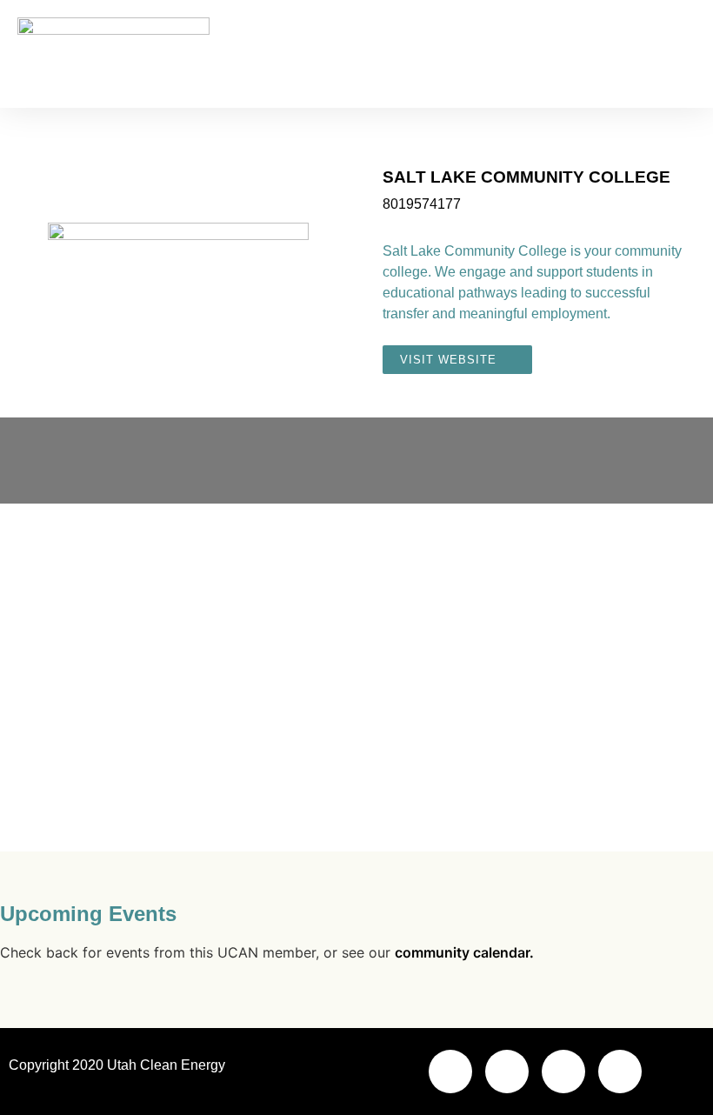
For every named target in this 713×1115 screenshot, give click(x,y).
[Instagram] (620, 1071)
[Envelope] (450, 1071)
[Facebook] (507, 1071)
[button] (683, 54)
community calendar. (464, 952)
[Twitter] (563, 1071)
